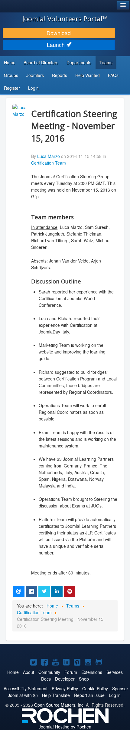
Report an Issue (89, 695)
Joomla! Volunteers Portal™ (65, 18)
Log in (115, 695)
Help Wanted (87, 75)
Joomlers (35, 75)
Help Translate (56, 695)
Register (12, 88)
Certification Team (48, 163)
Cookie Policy (95, 688)
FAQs (113, 75)
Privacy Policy (65, 688)
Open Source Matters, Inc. (59, 705)
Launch (56, 45)
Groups (11, 75)
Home (9, 62)
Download (59, 33)
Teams (105, 62)
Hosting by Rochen (65, 727)
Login (33, 88)
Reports (59, 75)
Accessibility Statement (25, 688)
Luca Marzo (48, 156)
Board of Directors (41, 62)
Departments (79, 62)
